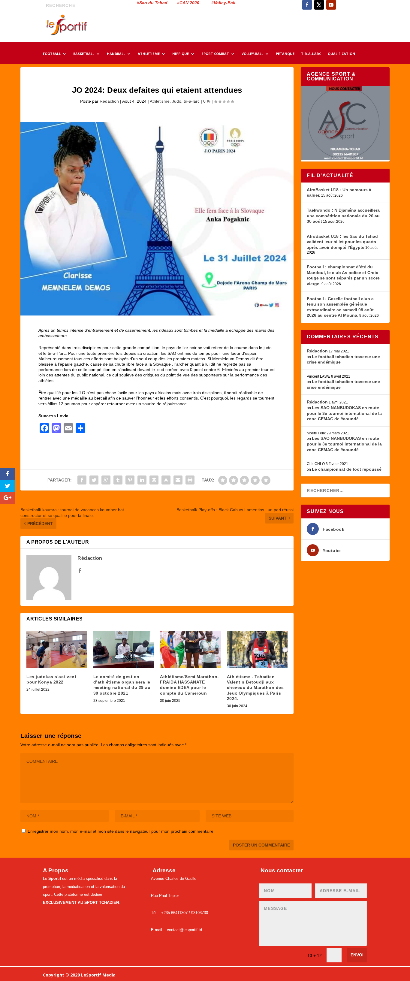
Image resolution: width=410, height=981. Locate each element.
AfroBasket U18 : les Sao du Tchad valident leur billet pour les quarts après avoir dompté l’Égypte (342, 242)
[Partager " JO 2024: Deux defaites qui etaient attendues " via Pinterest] (130, 480)
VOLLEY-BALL (252, 54)
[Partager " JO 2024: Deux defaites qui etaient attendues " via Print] (190, 480)
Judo (176, 101)
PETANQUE (285, 54)
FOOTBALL (52, 54)
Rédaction (109, 101)
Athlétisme (160, 101)
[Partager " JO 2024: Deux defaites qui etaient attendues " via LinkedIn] (142, 480)
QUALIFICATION (341, 54)
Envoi (357, 954)
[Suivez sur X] (319, 5)
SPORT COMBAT (215, 54)
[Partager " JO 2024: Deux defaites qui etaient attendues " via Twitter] (94, 480)
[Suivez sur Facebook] (307, 5)
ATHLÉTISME (149, 54)
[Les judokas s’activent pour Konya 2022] (56, 649)
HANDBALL (116, 54)
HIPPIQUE (180, 54)
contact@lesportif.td (184, 930)
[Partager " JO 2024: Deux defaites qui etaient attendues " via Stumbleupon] (166, 480)
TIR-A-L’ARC (311, 54)
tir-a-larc (192, 101)
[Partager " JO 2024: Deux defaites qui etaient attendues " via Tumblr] (118, 480)
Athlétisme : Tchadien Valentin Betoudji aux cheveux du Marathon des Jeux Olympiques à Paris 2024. (255, 687)
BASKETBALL (83, 54)
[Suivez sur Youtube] (331, 5)
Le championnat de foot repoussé (346, 469)
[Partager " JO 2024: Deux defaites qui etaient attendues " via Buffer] (154, 480)
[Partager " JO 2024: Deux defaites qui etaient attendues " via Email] (178, 480)
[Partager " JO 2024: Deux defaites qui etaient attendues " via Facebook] (82, 480)
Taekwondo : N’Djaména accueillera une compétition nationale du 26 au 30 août (343, 216)
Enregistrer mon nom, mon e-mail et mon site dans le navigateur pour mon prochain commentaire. (121, 831)
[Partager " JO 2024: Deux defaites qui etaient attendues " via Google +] (106, 480)
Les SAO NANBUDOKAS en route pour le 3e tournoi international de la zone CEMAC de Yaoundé (344, 413)
